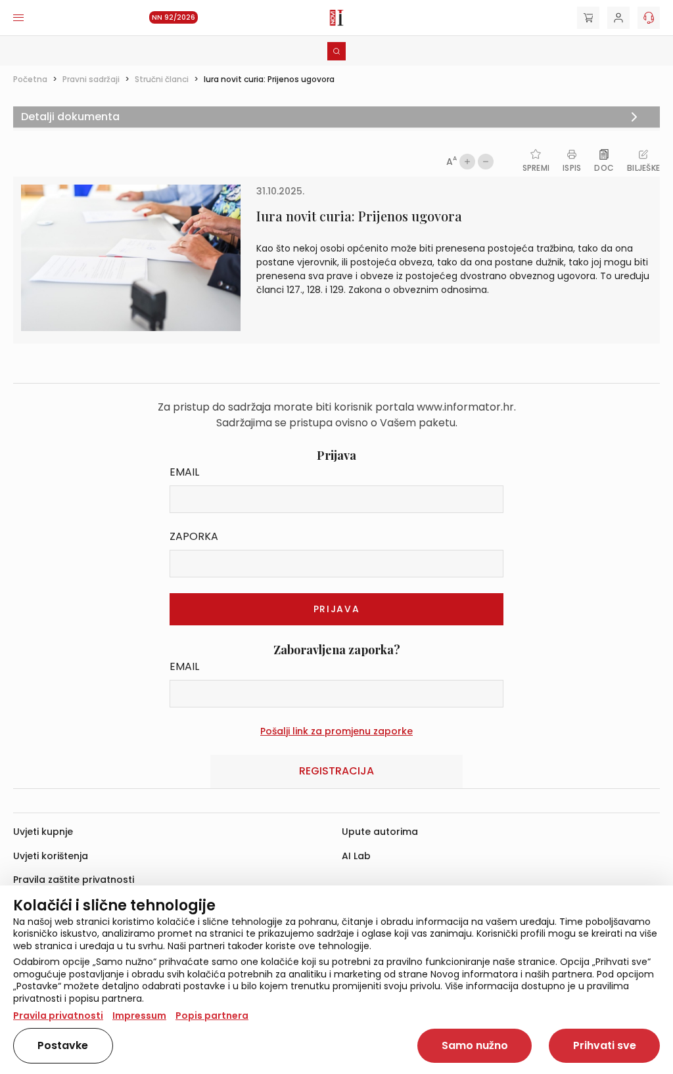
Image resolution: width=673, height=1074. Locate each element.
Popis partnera (211, 1015)
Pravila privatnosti (58, 1015)
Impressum (139, 1015)
